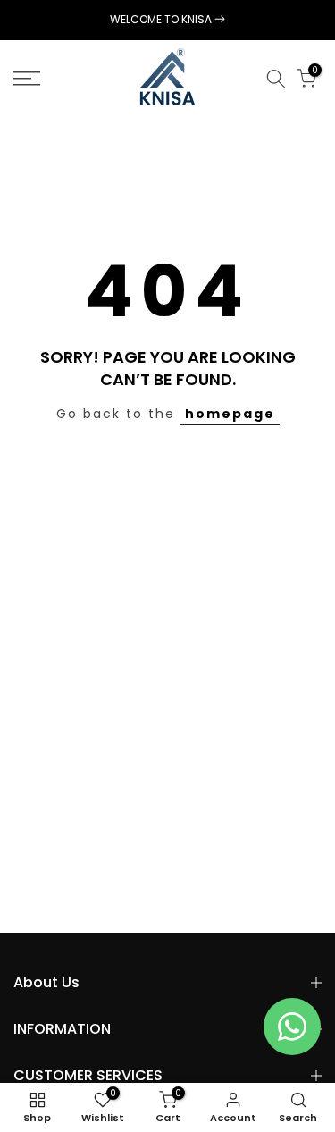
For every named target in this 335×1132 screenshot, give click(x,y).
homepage (230, 414)
